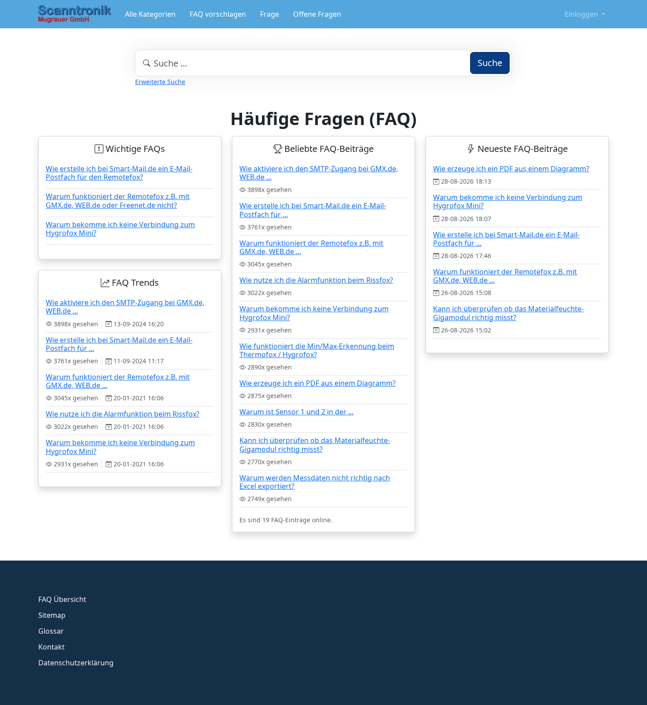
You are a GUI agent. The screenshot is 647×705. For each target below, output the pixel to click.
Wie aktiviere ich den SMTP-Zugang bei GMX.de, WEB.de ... (318, 173)
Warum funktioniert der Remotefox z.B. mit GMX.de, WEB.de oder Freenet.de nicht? (118, 201)
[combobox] (323, 63)
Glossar (51, 631)
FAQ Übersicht (62, 599)
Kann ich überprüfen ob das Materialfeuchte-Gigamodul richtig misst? (314, 445)
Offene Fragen (317, 14)
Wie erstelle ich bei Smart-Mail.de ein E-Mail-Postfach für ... (312, 210)
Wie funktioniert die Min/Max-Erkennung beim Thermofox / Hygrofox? (316, 350)
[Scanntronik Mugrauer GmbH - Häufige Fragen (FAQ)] (74, 14)
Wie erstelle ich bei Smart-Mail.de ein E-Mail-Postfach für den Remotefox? (119, 173)
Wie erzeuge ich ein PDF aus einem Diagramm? (317, 383)
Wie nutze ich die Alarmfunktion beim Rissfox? (316, 280)
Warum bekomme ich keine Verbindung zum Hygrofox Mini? (120, 229)
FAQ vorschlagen (218, 14)
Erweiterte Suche (160, 82)
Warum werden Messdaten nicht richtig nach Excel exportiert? (314, 482)
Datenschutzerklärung (76, 663)
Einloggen (582, 14)
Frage (269, 14)
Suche (490, 63)
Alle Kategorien (150, 14)
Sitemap (52, 615)
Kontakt (51, 647)
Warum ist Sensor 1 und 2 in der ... (296, 412)
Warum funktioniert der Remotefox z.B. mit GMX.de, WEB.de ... (311, 247)
